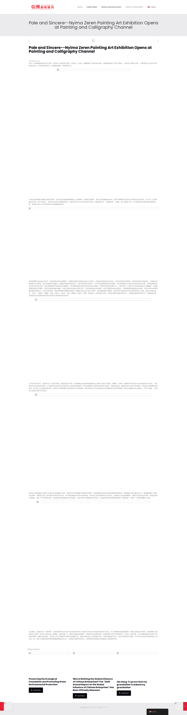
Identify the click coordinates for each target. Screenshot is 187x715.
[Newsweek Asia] (42, 7)
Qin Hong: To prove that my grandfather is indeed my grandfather (132, 684)
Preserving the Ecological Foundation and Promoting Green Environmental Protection (47, 681)
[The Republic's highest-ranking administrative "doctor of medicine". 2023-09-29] (6, 706)
